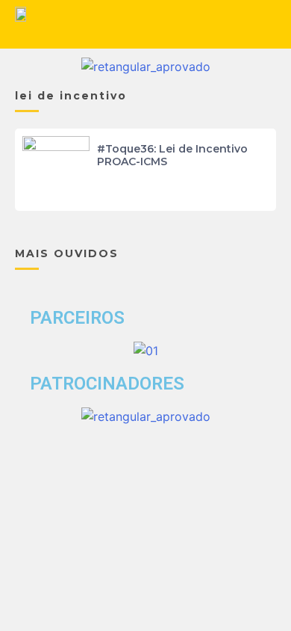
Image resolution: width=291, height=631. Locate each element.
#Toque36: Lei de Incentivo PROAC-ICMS (172, 155)
